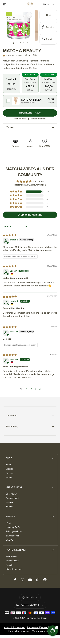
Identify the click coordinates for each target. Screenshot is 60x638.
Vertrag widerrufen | (42, 631)
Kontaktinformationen (14, 627)
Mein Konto (11, 556)
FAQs (8, 523)
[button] (11, 82)
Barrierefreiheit (12, 536)
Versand (44, 627)
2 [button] (26, 389)
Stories (9, 477)
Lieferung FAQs (13, 527)
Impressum (33, 627)
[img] (10, 235)
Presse (9, 506)
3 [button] (31, 389)
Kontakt (9, 565)
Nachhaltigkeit (12, 498)
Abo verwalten (12, 561)
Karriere (9, 502)
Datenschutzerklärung (19, 631)
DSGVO (9, 540)
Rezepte (10, 473)
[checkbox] (30, 101)
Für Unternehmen (14, 569)
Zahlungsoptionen (14, 531)
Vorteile (9, 469)
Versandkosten (38, 118)
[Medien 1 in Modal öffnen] (29, 15)
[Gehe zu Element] (13, 43)
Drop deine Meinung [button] (30, 214)
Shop (8, 465)
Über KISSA (11, 494)
